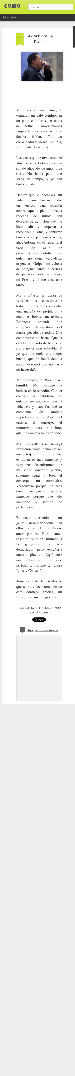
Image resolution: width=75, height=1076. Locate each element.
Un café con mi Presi (39, 39)
